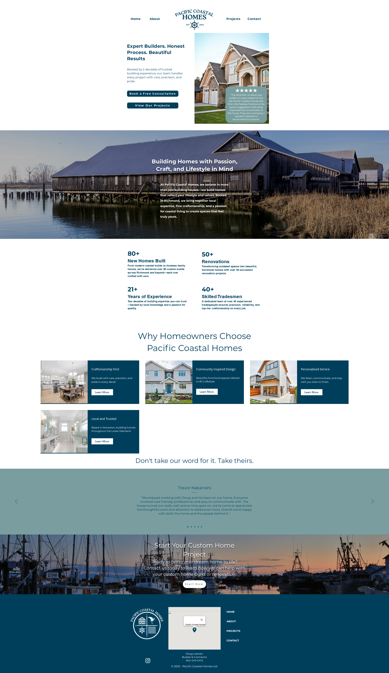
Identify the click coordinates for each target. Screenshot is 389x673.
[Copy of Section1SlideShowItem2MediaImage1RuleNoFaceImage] (194, 526)
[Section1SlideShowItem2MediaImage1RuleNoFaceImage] (191, 527)
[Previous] (16, 501)
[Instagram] (148, 660)
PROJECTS (233, 631)
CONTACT (233, 640)
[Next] (372, 501)
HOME (231, 611)
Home (136, 19)
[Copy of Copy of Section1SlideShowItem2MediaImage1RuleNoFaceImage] (198, 526)
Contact (254, 19)
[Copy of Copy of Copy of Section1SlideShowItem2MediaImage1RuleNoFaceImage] (201, 526)
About (155, 19)
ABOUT (231, 621)
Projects (233, 19)
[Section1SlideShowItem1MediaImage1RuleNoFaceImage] (187, 526)
